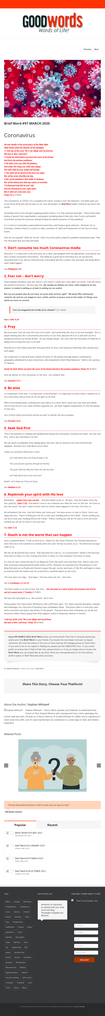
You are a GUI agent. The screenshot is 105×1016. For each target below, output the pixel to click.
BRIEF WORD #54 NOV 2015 (28, 832)
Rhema (23, 967)
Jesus (26, 942)
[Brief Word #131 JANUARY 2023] (9, 845)
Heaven (9, 937)
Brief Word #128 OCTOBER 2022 (30, 871)
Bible (8, 901)
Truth (8, 987)
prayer (17, 957)
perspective (19, 952)
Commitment (11, 906)
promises (27, 957)
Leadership (16, 947)
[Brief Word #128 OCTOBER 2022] (9, 871)
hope (8, 942)
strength (9, 982)
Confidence (25, 906)
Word (24, 987)
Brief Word (39, 669)
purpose (9, 962)
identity (17, 942)
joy (7, 947)
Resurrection (11, 967)
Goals (29, 927)
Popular (20, 825)
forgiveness (18, 922)
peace (8, 952)
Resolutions (21, 962)
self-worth (26, 977)
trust (30, 982)
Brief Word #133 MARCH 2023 (29, 858)
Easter (8, 917)
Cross (8, 911)
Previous (87, 49)
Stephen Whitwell (13, 669)
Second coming (12, 977)
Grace (19, 932)
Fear (7, 922)
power (8, 957)
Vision (16, 987)
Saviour (24, 972)
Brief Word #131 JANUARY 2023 (30, 845)
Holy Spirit (20, 937)
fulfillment (10, 927)
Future (21, 927)
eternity (17, 917)
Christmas (27, 901)
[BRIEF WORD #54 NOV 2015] (9, 833)
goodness (10, 932)
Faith (27, 917)
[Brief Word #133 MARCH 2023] (9, 858)
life (25, 947)
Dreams (27, 911)
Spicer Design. (80, 1006)
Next (96, 49)
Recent (52, 825)
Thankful (20, 982)
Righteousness (12, 972)
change (16, 901)
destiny (17, 911)
